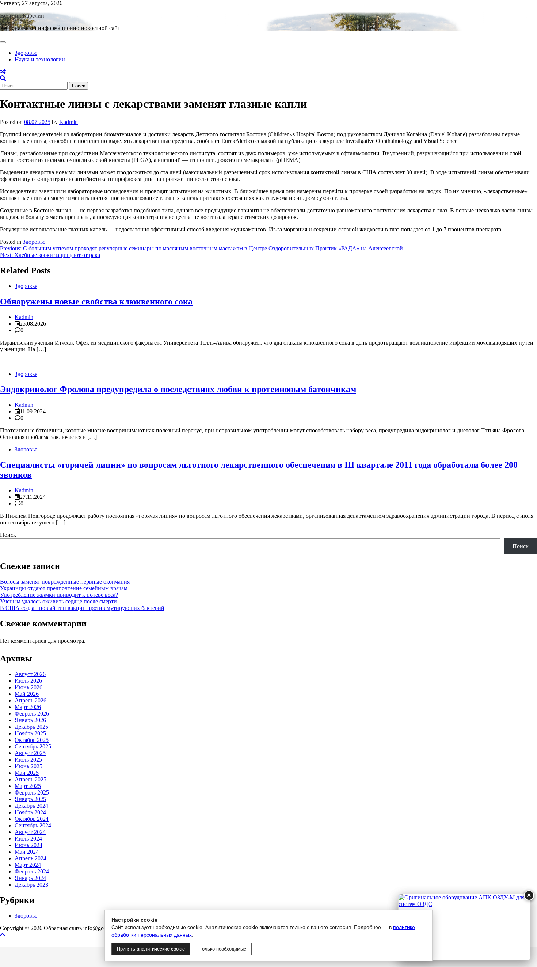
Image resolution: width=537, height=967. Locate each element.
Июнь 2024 (28, 845)
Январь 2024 (30, 878)
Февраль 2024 (32, 871)
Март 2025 (28, 786)
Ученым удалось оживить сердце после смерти (58, 601)
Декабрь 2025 (31, 727)
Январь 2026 (30, 720)
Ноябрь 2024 (30, 812)
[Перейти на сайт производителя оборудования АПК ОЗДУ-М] (464, 927)
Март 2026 (28, 707)
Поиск (8, 535)
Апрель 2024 (30, 858)
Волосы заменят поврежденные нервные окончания (65, 582)
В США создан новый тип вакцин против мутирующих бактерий (82, 608)
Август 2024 (30, 832)
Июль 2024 (28, 838)
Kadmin (68, 122)
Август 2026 (30, 674)
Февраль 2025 (32, 792)
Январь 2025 (30, 799)
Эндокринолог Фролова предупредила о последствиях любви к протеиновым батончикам (178, 389)
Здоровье (26, 53)
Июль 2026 (28, 681)
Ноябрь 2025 (30, 733)
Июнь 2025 (28, 766)
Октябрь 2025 (32, 740)
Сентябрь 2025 (33, 746)
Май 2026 (27, 694)
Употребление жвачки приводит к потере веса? (59, 595)
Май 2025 (27, 773)
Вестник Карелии (22, 15)
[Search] (3, 78)
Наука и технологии (40, 59)
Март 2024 (28, 865)
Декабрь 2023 (31, 884)
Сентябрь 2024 (33, 825)
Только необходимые (222, 949)
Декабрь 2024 (31, 806)
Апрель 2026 (30, 700)
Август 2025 (30, 753)
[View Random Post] (3, 72)
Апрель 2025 (30, 779)
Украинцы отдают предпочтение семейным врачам (63, 588)
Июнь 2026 (28, 687)
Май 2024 (27, 852)
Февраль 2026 (32, 713)
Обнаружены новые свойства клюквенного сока (96, 301)
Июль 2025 (28, 759)
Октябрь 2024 (32, 819)
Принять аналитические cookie (151, 949)
